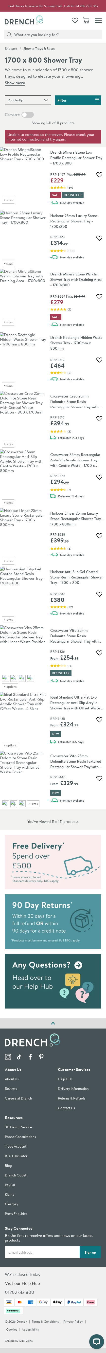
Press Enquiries (16, 1214)
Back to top (53, 1023)
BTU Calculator (16, 1156)
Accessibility (30, 1330)
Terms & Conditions (45, 1322)
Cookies (11, 1330)
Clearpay (11, 1204)
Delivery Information (73, 1089)
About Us (12, 1079)
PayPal (10, 1185)
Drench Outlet (15, 1175)
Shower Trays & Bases (39, 48)
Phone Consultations (20, 1137)
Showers (11, 48)
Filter (62, 100)
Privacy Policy (73, 1322)
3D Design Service (18, 1127)
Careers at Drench (18, 1098)
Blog (8, 1166)
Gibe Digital (26, 1341)
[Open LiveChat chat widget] (96, 1341)
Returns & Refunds (72, 1098)
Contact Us (66, 1108)
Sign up (90, 1252)
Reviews (11, 1089)
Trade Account (15, 1146)
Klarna (9, 1194)
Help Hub (65, 1079)
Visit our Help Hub (22, 1284)
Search (8, 34)
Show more (15, 83)
